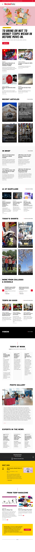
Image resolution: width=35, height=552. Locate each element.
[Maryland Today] (9, 4)
